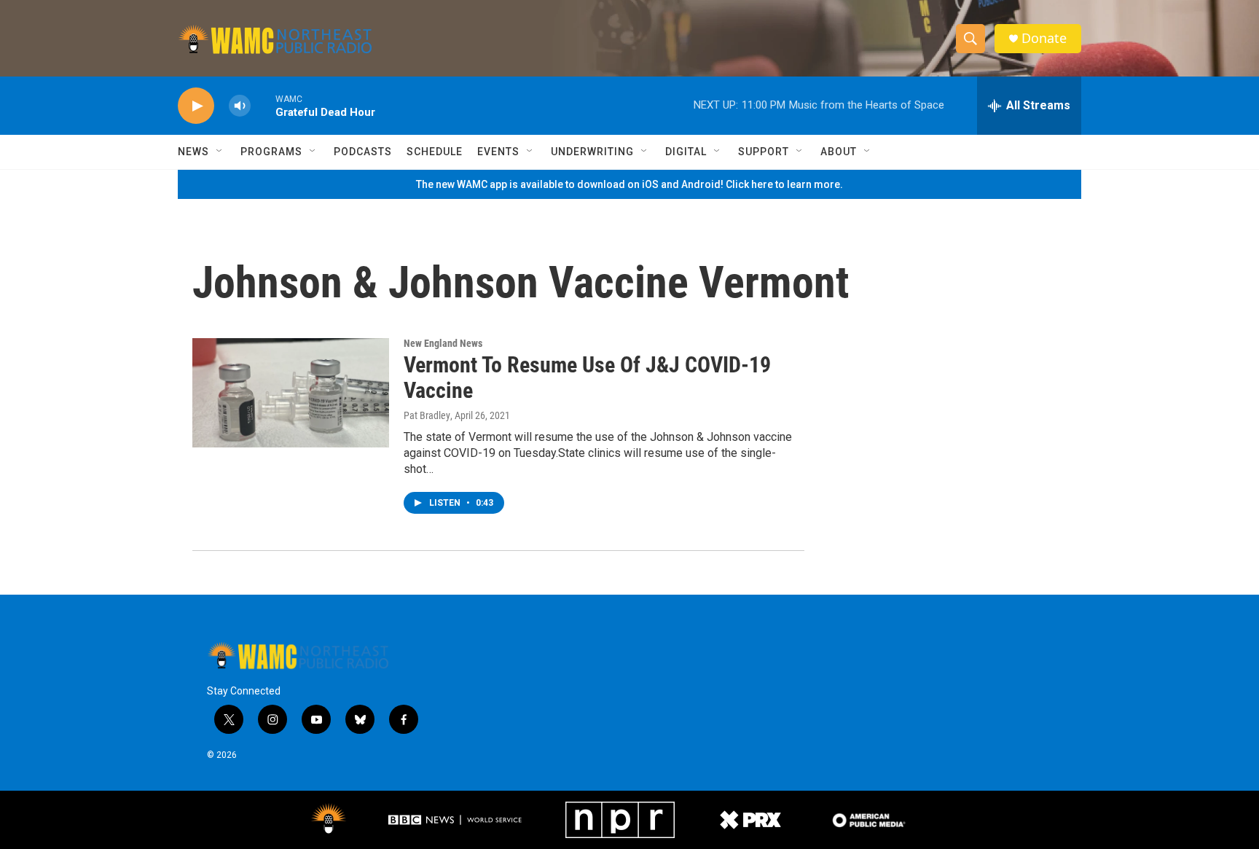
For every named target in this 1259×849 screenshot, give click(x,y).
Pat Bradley (427, 415)
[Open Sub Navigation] (220, 151)
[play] (196, 106)
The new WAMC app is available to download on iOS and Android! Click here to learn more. (629, 184)
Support (763, 151)
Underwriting (592, 151)
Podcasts (363, 151)
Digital (686, 151)
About (838, 151)
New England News (443, 343)
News (193, 151)
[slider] (263, 105)
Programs (271, 151)
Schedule (435, 151)
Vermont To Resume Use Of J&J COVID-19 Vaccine (587, 377)
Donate (1044, 38)
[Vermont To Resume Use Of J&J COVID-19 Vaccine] (290, 392)
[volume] (239, 106)
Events (498, 151)
